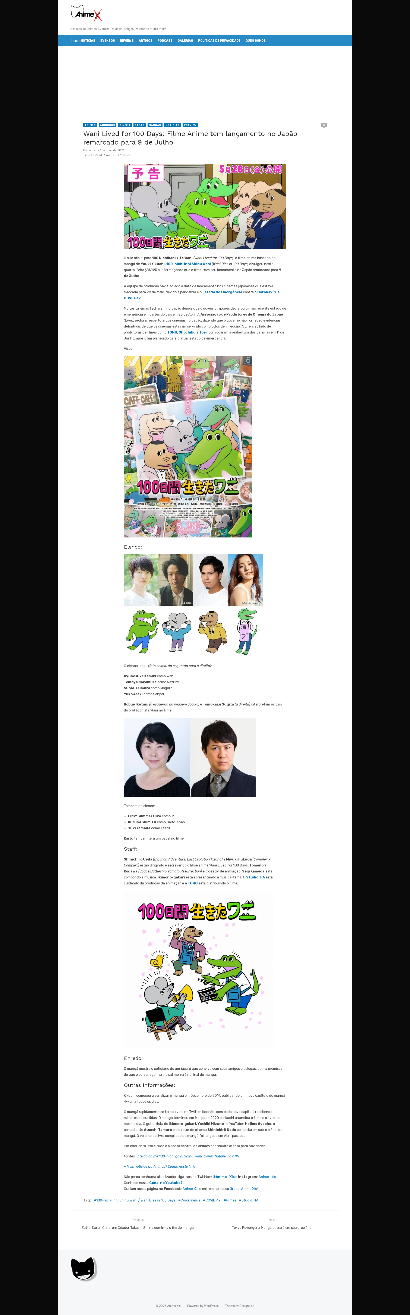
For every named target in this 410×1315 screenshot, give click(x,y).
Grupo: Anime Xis (243, 1189)
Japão (140, 125)
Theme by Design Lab (239, 1306)
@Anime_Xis (224, 1177)
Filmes (231, 1200)
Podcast (165, 41)
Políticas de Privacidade (219, 41)
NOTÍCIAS (172, 125)
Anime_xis (267, 1177)
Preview (190, 125)
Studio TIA (250, 1200)
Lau (90, 150)
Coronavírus (190, 1200)
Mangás (155, 125)
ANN (235, 1156)
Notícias (88, 41)
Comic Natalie (215, 1156)
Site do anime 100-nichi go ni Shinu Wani (169, 1156)
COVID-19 (213, 1200)
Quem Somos (256, 41)
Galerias (185, 41)
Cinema (124, 125)
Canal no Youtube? (166, 1183)
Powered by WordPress (203, 1306)
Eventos (107, 41)
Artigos (145, 41)
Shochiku (187, 332)
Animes (90, 125)
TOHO (172, 332)
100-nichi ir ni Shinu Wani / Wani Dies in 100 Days (135, 1200)
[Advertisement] (205, 84)
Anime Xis (190, 1189)
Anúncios (107, 125)
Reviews (127, 41)
